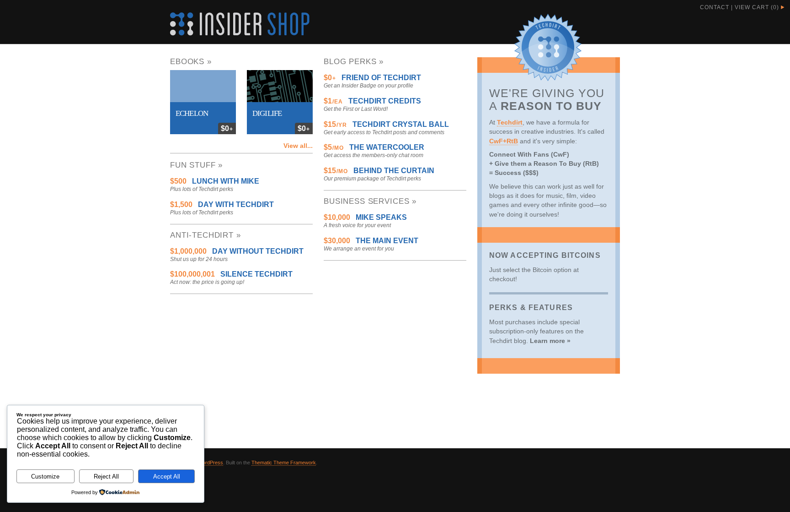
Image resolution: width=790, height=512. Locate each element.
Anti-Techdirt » (205, 235)
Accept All (166, 476)
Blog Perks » (354, 61)
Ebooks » (191, 61)
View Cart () (757, 7)
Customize (45, 476)
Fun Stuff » (196, 165)
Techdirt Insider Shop (240, 24)
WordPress (210, 462)
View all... (298, 145)
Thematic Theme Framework (283, 462)
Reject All (106, 476)
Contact (714, 7)
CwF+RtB (503, 141)
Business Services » (370, 201)
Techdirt (510, 122)
